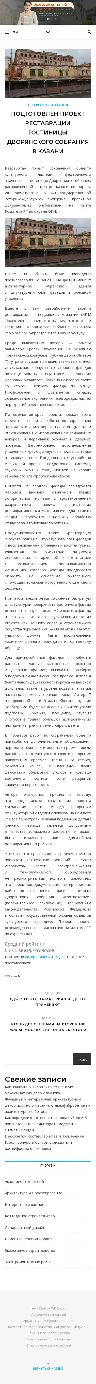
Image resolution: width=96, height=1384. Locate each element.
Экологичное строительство (30, 1250)
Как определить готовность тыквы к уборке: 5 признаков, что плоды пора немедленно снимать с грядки (46, 1123)
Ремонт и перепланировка (28, 1238)
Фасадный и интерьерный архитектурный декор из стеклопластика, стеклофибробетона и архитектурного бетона (48, 1105)
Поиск (82, 1059)
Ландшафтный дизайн (25, 1227)
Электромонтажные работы (29, 1261)
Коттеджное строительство (30, 1215)
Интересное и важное (48, 105)
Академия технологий (24, 1181)
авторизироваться (41, 956)
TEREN (15, 975)
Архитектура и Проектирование (33, 1192)
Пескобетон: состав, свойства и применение (44, 1136)
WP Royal (58, 1308)
